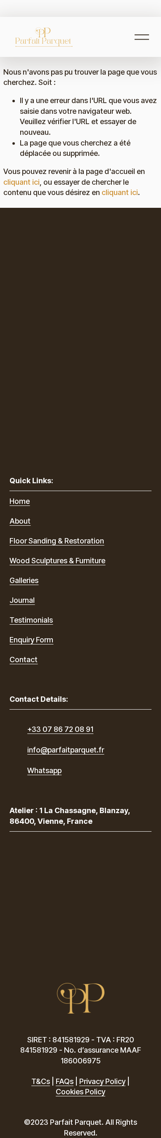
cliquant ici (21, 182)
